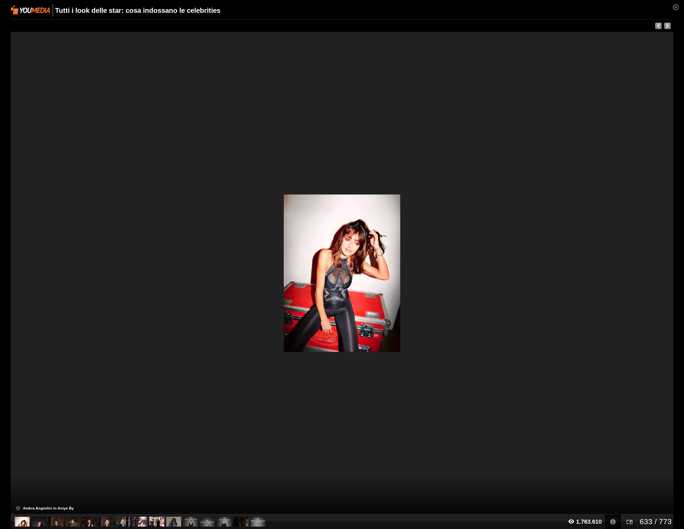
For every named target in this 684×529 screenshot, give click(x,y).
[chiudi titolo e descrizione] (18, 508)
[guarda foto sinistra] (77, 273)
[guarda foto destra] (408, 273)
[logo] (30, 9)
